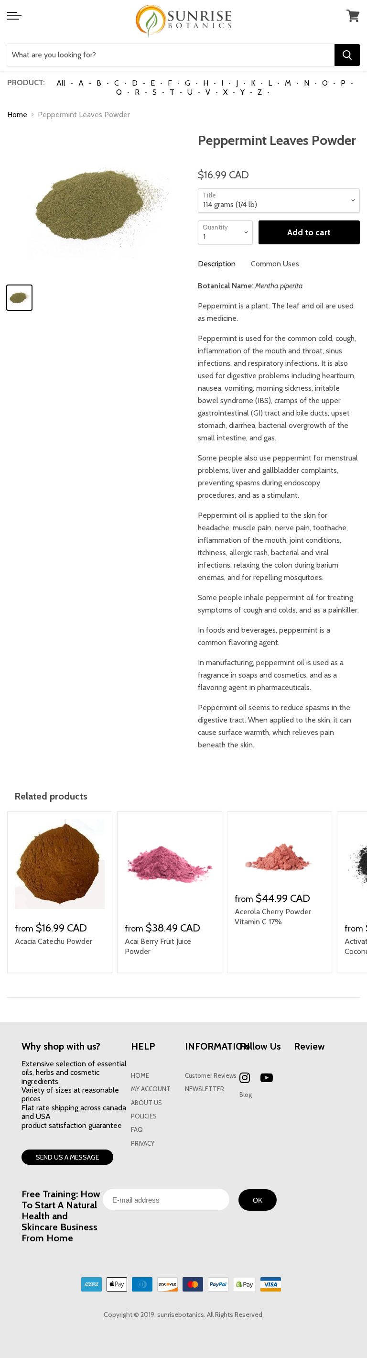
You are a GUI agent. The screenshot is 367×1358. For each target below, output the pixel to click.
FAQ (137, 1129)
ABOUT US (146, 1102)
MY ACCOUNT (151, 1089)
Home (17, 114)
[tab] (217, 264)
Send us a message (67, 1157)
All (60, 83)
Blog (245, 1094)
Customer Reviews (211, 1075)
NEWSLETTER (204, 1089)
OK (257, 1200)
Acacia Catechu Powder (53, 941)
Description (217, 263)
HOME (140, 1075)
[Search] (347, 55)
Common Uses (275, 263)
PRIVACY (142, 1143)
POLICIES (144, 1116)
